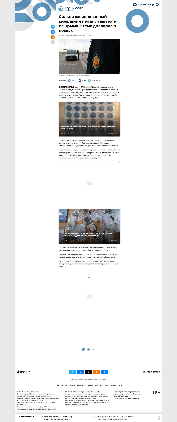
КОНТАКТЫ (89, 386)
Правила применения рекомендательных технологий (36, 409)
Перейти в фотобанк (84, 75)
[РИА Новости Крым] (70, 9)
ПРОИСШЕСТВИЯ (94, 379)
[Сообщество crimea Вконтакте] (80, 372)
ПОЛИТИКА (73, 379)
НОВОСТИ (59, 386)
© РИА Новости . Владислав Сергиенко (68, 75)
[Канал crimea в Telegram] (72, 372)
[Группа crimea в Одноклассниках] (96, 372)
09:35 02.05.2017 (64, 35)
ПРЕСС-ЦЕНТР (70, 386)
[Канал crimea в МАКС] (104, 372)
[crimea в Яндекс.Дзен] (88, 372)
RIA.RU (113, 386)
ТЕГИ (120, 386)
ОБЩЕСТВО (83, 379)
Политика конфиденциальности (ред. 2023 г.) (33, 407)
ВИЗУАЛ (105, 379)
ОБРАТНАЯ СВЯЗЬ (102, 386)
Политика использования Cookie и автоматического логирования (36, 404)
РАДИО (80, 386)
